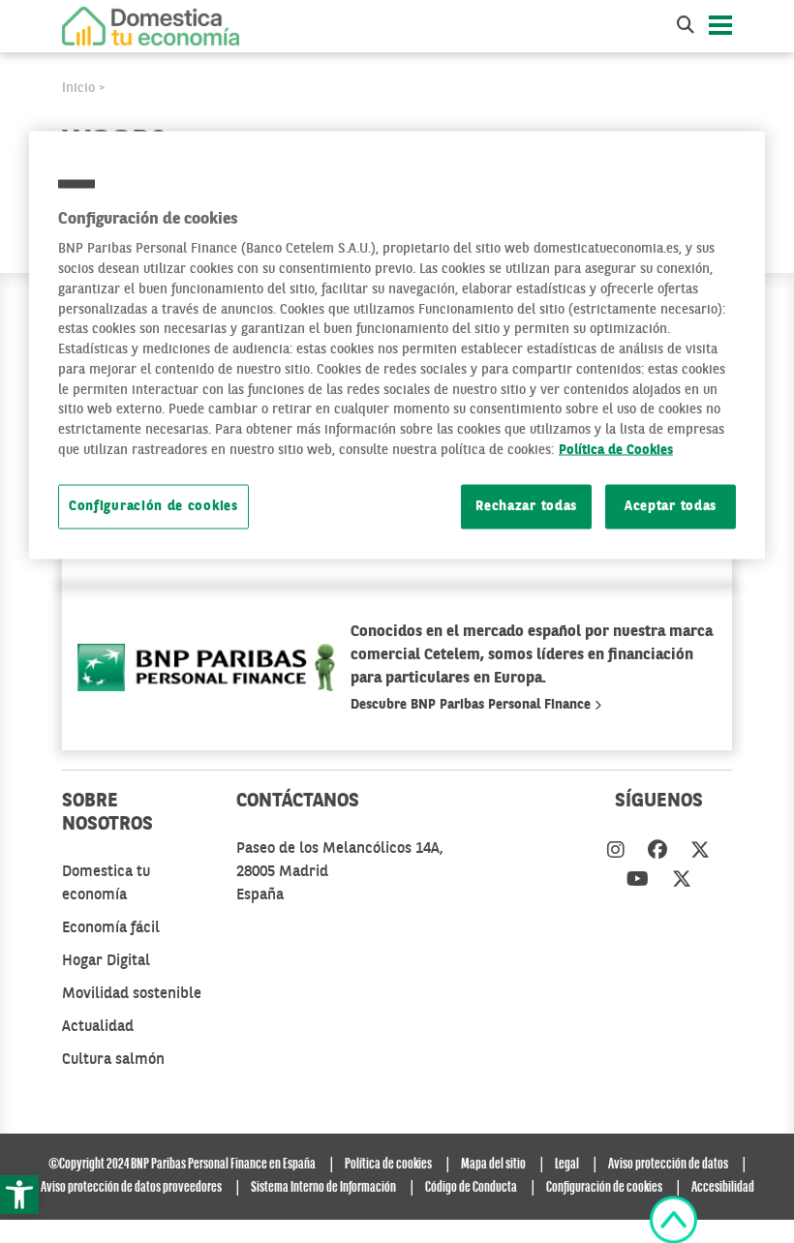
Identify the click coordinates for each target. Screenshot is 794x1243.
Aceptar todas (671, 506)
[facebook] (657, 852)
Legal (567, 1164)
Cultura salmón (113, 1060)
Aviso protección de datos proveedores (131, 1188)
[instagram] (616, 852)
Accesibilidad (722, 1188)
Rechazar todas (526, 506)
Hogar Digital (106, 961)
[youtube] (637, 881)
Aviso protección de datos (668, 1164)
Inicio (78, 88)
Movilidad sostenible (131, 994)
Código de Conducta (471, 1188)
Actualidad (98, 1027)
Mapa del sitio (493, 1164)
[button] (19, 1194)
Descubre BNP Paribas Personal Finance (473, 705)
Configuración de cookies (153, 506)
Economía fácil (111, 928)
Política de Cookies (616, 449)
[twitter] (700, 852)
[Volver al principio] (673, 1220)
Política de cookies (388, 1164)
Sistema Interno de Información (323, 1188)
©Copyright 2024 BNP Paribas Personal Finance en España (182, 1164)
